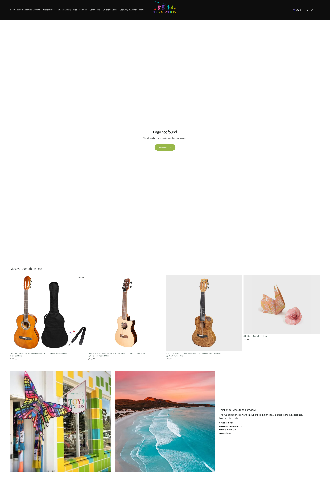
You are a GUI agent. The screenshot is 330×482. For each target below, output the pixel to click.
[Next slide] (82, 313)
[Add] (160, 347)
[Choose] (315, 329)
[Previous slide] (14, 313)
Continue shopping (165, 147)
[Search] (307, 10)
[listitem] (141, 9)
